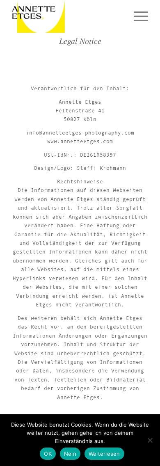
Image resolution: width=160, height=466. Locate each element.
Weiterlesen (104, 453)
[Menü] (137, 16)
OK (48, 453)
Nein (70, 453)
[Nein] (150, 440)
